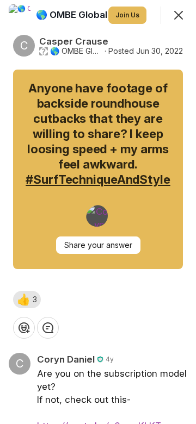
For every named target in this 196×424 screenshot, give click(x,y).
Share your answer (98, 245)
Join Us (127, 15)
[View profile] (19, 15)
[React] (24, 327)
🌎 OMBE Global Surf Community (76, 51)
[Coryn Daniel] (97, 216)
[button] (27, 299)
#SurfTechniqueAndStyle (98, 179)
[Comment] (48, 328)
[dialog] (98, 212)
